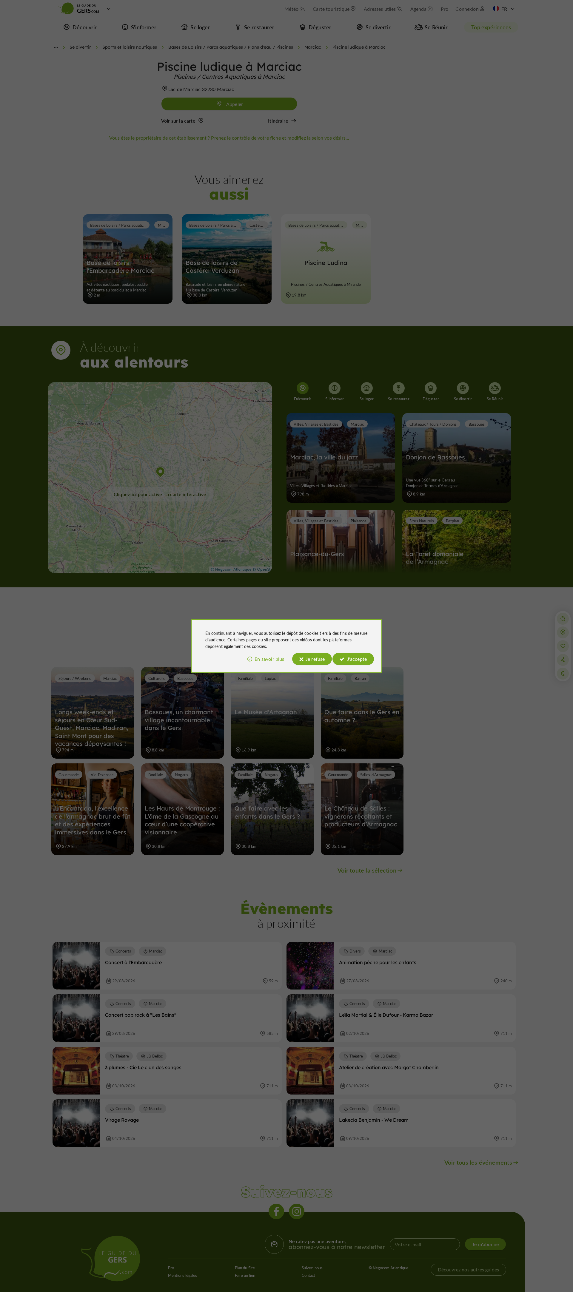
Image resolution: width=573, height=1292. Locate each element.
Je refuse (315, 659)
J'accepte (357, 659)
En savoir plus (269, 659)
